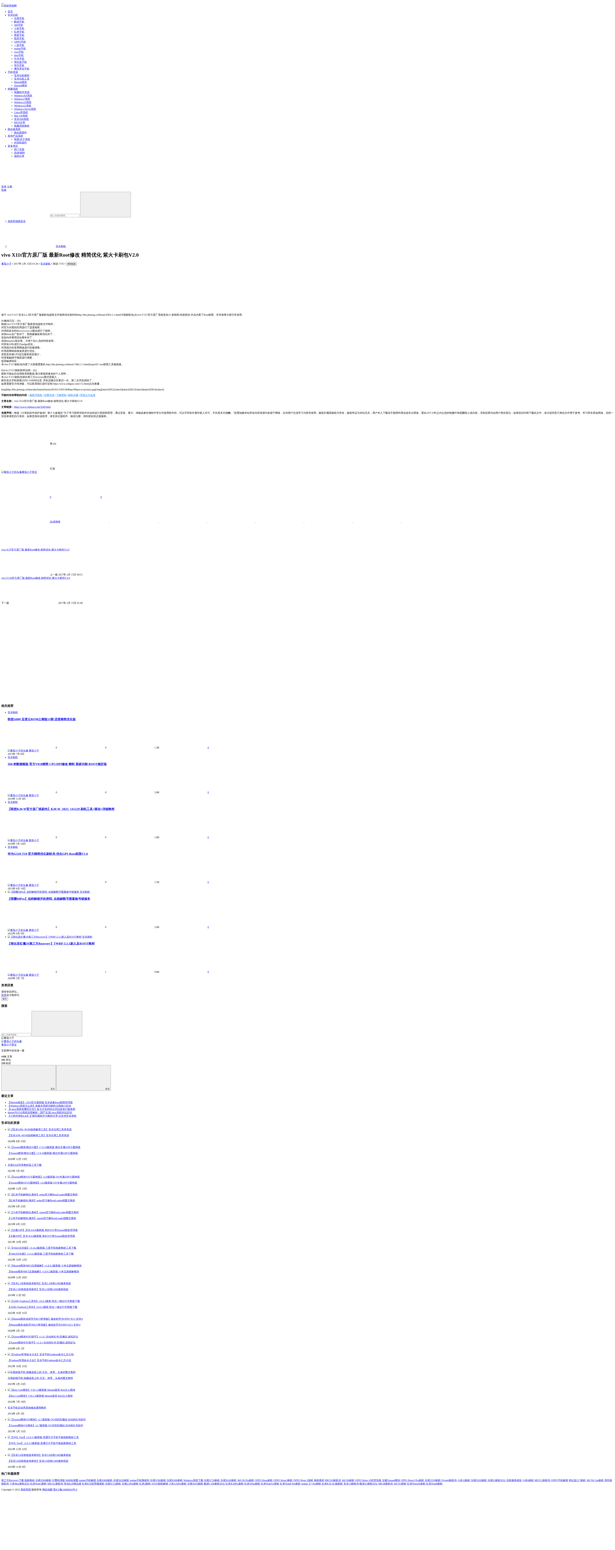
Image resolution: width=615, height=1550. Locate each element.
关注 (53, 1089)
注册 (9, 186)
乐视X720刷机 (212, 1480)
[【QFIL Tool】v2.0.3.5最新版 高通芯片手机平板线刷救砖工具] (43, 1437)
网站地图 (47, 1489)
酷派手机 (19, 21)
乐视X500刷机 (158, 1480)
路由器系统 (14, 129)
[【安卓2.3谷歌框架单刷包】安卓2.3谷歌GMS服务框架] (39, 1283)
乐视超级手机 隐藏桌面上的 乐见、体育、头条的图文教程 (40, 1378)
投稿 (3, 190)
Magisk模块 (20, 82)
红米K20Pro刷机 (235, 1483)
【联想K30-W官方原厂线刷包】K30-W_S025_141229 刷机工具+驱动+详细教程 (61, 809)
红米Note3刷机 (38, 1483)
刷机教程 (319, 1480)
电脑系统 (13, 89)
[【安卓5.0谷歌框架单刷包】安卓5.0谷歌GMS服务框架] (39, 1455)
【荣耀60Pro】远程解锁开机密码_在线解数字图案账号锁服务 (49, 898)
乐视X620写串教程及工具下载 (25, 1165)
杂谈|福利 (19, 152)
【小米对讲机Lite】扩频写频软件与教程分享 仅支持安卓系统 (42, 1116)
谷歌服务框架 (514, 1480)
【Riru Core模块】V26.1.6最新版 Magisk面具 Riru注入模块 (40, 1395)
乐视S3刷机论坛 (497, 1480)
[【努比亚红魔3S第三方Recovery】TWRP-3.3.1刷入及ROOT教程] (45, 936)
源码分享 (19, 156)
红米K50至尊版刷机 (93, 1483)
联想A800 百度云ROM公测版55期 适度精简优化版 (42, 719)
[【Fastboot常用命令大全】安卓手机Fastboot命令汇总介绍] (41, 1354)
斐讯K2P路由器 (72, 1483)
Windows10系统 (22, 102)
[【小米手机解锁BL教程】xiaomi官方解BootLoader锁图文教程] (43, 1212)
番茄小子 (6, 263)
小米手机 (19, 28)
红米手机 (19, 31)
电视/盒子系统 (22, 139)
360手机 (18, 25)
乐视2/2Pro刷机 (130, 1483)
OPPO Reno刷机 (264, 1480)
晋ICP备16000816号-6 (65, 1489)
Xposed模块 (20, 85)
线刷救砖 (30, 1480)
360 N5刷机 (400, 1483)
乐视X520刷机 (433, 1480)
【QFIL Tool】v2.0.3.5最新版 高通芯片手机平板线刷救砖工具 (42, 1443)
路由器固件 (20, 132)
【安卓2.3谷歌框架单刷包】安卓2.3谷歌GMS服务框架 (38, 1289)
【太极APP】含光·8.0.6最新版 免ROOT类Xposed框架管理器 (41, 1236)
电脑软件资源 (21, 92)
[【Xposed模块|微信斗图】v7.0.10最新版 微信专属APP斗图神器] (44, 1147)
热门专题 (19, 149)
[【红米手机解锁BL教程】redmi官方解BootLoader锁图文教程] (43, 1194)
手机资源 (13, 72)
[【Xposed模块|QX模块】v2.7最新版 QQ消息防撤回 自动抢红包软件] (47, 1419)
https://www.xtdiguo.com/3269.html (32, 407)
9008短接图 (72, 1480)
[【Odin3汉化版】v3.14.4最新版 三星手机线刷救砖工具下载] (42, 1247)
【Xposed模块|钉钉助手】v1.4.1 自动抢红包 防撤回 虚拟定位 (42, 1342)
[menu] (2, 3)
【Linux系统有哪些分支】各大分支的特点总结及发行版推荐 (41, 1109)
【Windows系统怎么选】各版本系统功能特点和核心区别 (39, 1105)
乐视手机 (19, 18)
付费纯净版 (58, 1480)
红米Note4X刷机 (416, 1483)
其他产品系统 (15, 136)
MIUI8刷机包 (385, 1483)
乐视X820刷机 (121, 1480)
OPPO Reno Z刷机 (303, 1480)
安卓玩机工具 (21, 78)
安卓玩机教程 (21, 75)
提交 (5, 999)
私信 (107, 1089)
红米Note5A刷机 (270, 1483)
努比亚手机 (20, 62)
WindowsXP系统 (23, 95)
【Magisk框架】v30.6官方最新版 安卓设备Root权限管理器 (40, 1102)
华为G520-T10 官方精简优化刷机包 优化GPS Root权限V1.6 (48, 853)
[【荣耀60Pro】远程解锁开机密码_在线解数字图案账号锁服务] (44, 892)
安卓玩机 (13, 15)
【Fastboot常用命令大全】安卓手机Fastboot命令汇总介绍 (39, 1360)
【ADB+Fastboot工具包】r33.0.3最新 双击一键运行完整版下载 (42, 1307)
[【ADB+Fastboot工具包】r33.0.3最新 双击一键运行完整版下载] (44, 1301)
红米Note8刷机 (434, 1483)
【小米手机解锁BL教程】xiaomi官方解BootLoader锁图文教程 (42, 1218)
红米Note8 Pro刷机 (290, 1483)
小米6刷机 (528, 1480)
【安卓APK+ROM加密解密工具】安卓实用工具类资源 (38, 1135)
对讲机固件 (20, 142)
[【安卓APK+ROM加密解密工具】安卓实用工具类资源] (40, 1129)
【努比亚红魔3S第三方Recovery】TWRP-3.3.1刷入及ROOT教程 (51, 943)
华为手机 (19, 65)
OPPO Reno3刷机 (283, 1480)
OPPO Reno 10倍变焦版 (368, 1480)
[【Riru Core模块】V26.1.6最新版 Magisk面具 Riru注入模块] (41, 1390)
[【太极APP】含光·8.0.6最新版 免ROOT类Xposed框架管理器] (43, 1230)
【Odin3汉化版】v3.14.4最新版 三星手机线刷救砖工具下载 (41, 1253)
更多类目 (13, 146)
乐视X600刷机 (175, 1480)
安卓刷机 (45, 263)
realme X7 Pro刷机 (311, 1483)
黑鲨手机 (19, 35)
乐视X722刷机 (113, 1483)
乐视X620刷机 (229, 1480)
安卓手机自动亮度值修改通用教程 (27, 1407)
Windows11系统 (22, 105)
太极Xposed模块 (391, 1480)
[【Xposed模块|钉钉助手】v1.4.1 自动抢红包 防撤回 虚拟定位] (43, 1336)
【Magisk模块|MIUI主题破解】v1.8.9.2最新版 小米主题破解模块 (43, 1271)
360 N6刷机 (348, 1480)
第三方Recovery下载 (12, 1480)
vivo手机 (19, 52)
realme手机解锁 (87, 1480)
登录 (3, 186)
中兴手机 (19, 58)
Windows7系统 (22, 99)
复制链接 (71, 264)
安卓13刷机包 (351, 1483)
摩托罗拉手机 (21, 68)
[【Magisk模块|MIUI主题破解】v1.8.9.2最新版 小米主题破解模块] (45, 1265)
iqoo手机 (19, 55)
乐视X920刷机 (479, 1480)
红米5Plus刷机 (252, 1483)
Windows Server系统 (25, 109)
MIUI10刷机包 (333, 1480)
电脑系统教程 (21, 125)
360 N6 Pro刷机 (245, 1480)
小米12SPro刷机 (178, 1483)
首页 (10, 11)
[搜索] (105, 204)
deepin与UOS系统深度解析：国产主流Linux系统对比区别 (40, 1112)
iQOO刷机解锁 (160, 1483)
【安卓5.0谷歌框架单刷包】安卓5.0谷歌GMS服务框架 (38, 1461)
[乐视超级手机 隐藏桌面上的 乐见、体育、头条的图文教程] (42, 1372)
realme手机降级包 (139, 1480)
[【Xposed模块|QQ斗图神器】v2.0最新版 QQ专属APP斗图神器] (44, 1176)
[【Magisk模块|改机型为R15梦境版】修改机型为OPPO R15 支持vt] (45, 1319)
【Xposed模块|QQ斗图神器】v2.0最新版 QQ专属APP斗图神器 (42, 1182)
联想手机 (19, 38)
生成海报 (54, 521)
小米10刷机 (463, 1480)
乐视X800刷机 (105, 1480)
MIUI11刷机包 (55, 1483)
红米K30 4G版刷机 (332, 1483)
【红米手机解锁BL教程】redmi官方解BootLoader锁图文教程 (41, 1200)
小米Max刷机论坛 (20, 1483)
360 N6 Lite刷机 (595, 1480)
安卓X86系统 (21, 119)
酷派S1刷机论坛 (369, 1483)
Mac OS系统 (21, 115)
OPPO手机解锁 (559, 1480)
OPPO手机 (20, 41)
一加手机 (19, 45)
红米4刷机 (145, 1483)
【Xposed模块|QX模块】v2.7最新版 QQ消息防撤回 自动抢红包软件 (45, 1425)
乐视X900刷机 (43, 1480)
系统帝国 (25, 1489)
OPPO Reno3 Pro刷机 (412, 1480)
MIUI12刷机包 (542, 1480)
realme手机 (20, 48)
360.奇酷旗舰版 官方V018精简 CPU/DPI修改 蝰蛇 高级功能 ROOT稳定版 (57, 764)
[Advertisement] (97, 288)
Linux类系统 (21, 112)
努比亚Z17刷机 (577, 1480)
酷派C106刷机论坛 (214, 1483)
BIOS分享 (19, 122)
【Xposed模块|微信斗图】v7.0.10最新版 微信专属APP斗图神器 (43, 1153)
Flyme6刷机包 (449, 1480)
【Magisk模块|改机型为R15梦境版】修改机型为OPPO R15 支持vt (44, 1324)
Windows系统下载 (193, 1480)
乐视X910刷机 (195, 1483)
